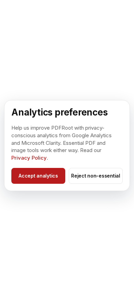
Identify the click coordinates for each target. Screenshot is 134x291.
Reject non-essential (95, 176)
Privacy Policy (29, 157)
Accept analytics (38, 176)
